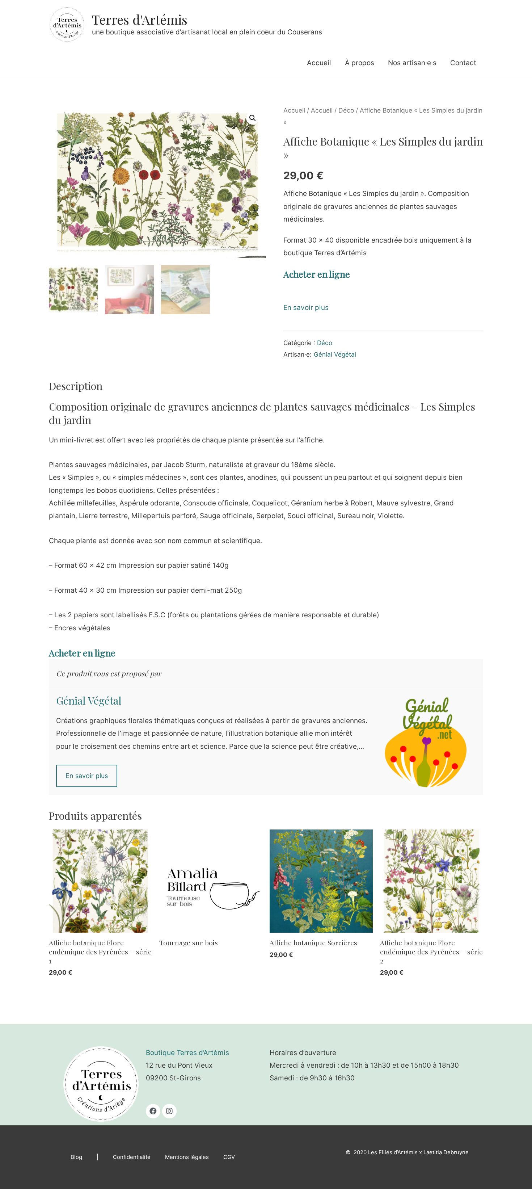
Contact (463, 63)
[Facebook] (153, 1111)
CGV (229, 1157)
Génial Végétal (335, 354)
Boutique (161, 1053)
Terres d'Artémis (139, 19)
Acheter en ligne (316, 274)
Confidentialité (132, 1157)
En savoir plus (306, 307)
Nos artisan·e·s (412, 63)
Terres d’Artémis (203, 1053)
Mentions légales (187, 1157)
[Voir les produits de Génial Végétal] (429, 740)
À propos (359, 63)
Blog (76, 1157)
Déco (346, 110)
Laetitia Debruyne (446, 1152)
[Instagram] (169, 1111)
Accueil (319, 63)
